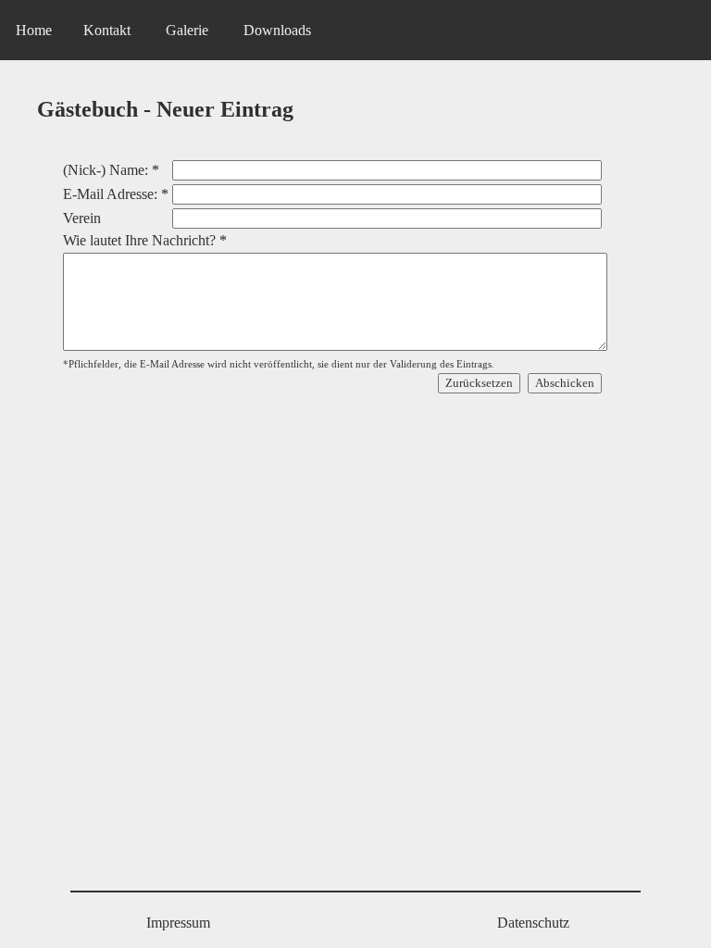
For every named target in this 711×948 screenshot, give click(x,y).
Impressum (178, 922)
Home (34, 30)
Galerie (187, 30)
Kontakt (107, 30)
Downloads (277, 30)
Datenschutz (533, 922)
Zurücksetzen (479, 383)
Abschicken (564, 383)
